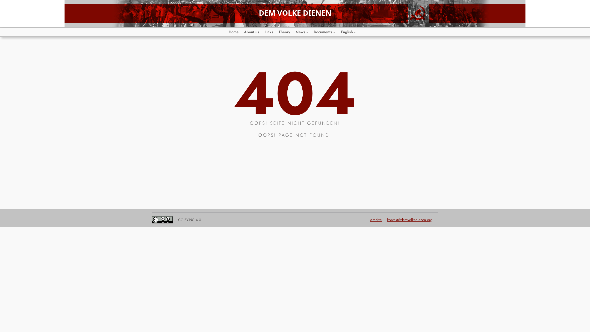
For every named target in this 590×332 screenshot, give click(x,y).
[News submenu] (307, 32)
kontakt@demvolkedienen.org (409, 219)
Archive (376, 219)
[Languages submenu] (355, 32)
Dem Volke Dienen (295, 13)
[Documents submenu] (334, 32)
